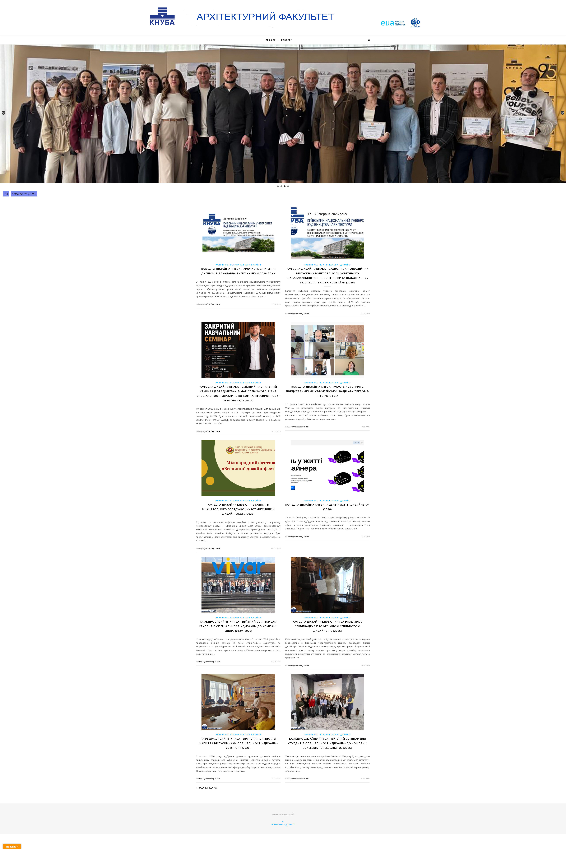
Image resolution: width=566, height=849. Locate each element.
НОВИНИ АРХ (222, 265)
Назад (3, 113)
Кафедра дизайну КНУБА (209, 304)
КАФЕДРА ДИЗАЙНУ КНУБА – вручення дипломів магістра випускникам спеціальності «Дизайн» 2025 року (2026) (238, 743)
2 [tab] (281, 186)
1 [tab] (278, 186)
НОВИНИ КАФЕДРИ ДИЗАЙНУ (246, 265)
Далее (562, 113)
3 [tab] (285, 186)
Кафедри (286, 40)
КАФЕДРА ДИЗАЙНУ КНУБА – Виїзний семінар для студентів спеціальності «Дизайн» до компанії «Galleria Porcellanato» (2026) (327, 743)
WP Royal (289, 814)
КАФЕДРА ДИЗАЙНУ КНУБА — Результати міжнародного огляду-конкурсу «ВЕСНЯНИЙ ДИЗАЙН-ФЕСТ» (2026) (238, 509)
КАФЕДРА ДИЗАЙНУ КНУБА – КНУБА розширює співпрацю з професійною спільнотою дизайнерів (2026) (327, 626)
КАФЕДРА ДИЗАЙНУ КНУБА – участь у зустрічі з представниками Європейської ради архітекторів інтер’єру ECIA (327, 391)
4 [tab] (288, 186)
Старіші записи (208, 788)
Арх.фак (271, 40)
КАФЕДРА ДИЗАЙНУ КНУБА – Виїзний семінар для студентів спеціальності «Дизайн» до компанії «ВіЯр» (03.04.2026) (238, 626)
